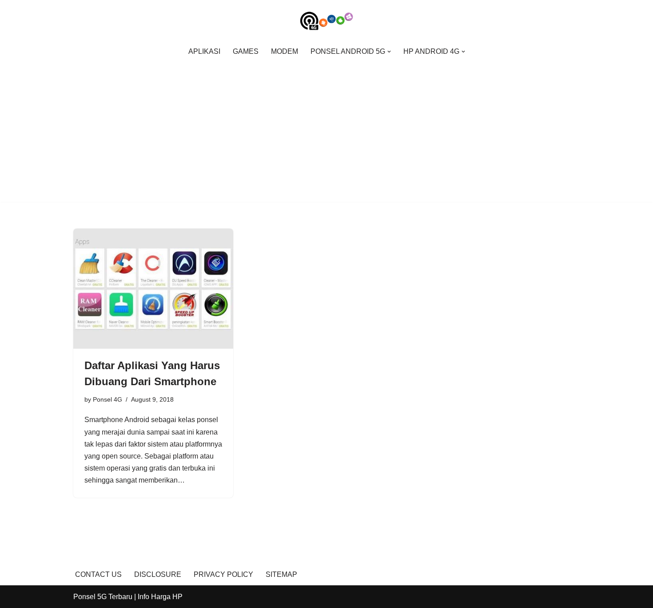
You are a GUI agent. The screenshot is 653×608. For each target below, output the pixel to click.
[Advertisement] (326, 127)
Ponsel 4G (107, 399)
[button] (389, 51)
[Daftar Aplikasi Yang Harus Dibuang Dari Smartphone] (153, 289)
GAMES (246, 51)
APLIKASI (204, 51)
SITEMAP (281, 574)
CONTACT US (98, 574)
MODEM (284, 51)
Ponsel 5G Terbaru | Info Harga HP (128, 596)
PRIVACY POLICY (223, 574)
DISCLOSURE (157, 574)
